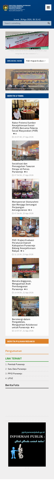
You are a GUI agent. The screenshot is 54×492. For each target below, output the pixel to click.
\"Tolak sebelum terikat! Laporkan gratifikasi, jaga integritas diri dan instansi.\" (27, 52)
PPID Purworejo (15, 373)
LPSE (10, 378)
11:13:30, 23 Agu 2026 (22, 254)
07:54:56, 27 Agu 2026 (22, 175)
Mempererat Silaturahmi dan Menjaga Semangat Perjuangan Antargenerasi (25, 205)
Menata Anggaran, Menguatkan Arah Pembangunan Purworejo (22, 285)
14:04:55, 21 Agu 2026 (22, 293)
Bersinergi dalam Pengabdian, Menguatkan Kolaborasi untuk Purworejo (24, 323)
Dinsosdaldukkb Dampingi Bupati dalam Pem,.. (20, 89)
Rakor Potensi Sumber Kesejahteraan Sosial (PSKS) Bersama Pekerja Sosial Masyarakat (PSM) (25, 126)
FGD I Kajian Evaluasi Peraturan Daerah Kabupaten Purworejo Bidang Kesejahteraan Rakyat (23, 245)
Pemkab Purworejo (16, 364)
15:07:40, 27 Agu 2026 (22, 137)
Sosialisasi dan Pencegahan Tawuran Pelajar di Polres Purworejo (23, 167)
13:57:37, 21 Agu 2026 (22, 331)
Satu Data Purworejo (17, 369)
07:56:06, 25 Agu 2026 (22, 213)
